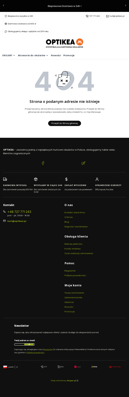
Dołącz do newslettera (29, 344)
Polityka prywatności (75, 275)
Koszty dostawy (72, 248)
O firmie (68, 217)
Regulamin (70, 270)
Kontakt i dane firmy (74, 212)
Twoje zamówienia (74, 292)
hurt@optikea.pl (116, 16)
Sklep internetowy (63, 380)
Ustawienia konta (73, 297)
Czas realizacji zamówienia (78, 253)
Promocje (69, 311)
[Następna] (125, 6)
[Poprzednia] (3, 6)
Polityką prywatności (35, 352)
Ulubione (69, 302)
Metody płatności (73, 243)
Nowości (68, 306)
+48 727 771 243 (19, 212)
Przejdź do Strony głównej (64, 123)
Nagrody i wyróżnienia (75, 226)
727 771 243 (94, 16)
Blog (66, 221)
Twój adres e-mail (24, 340)
